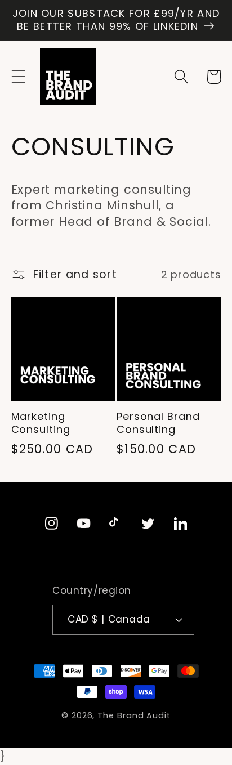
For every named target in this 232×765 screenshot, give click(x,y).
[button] (18, 77)
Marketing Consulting (40, 423)
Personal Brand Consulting (158, 423)
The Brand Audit (134, 715)
